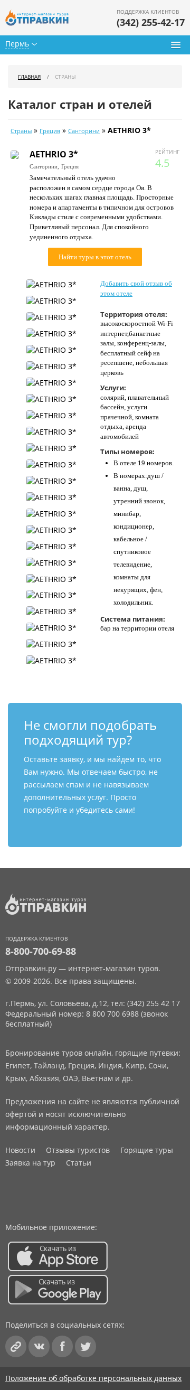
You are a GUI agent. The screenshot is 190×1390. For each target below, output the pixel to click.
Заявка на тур (30, 1163)
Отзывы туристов (78, 1150)
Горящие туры (146, 1150)
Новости (20, 1150)
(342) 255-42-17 (151, 22)
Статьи (78, 1163)
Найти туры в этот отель (95, 257)
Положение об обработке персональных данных (93, 1378)
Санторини (84, 131)
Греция (50, 131)
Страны (21, 131)
